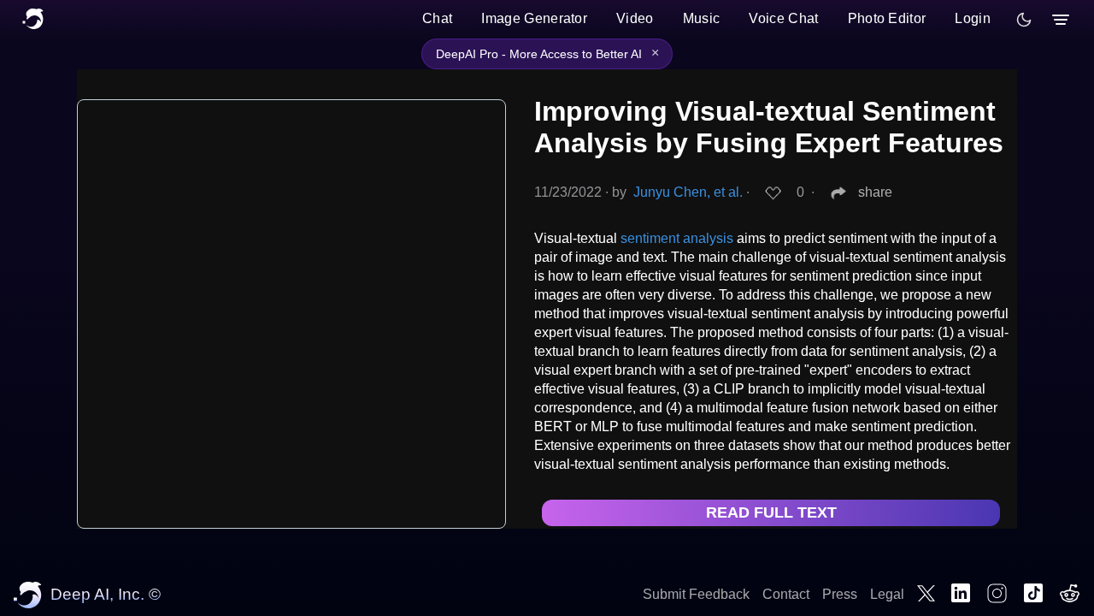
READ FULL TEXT (771, 512)
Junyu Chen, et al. (688, 192)
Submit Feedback (696, 594)
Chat (437, 18)
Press (839, 594)
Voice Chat (783, 18)
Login (973, 18)
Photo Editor (887, 18)
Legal (887, 594)
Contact (785, 594)
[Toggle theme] (1024, 19)
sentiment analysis (677, 238)
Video (635, 18)
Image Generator (534, 18)
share (875, 192)
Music (702, 18)
